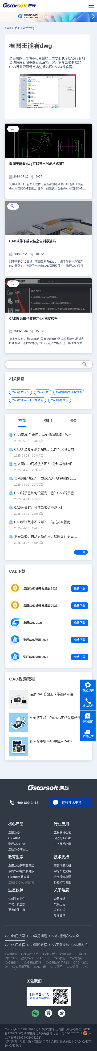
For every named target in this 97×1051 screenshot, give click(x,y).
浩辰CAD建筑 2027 (35, 657)
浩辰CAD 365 (17, 844)
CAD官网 (56, 966)
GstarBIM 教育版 (18, 877)
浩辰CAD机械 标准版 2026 (40, 588)
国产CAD (11, 958)
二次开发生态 (16, 904)
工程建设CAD (62, 832)
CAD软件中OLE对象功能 (27, 400)
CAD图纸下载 (21, 966)
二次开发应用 (62, 844)
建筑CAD (27, 958)
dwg (85, 966)
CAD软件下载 (30, 954)
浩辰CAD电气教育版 (21, 871)
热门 (48, 421)
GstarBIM (14, 838)
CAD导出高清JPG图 (69, 392)
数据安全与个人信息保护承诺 (52, 1041)
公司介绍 (59, 898)
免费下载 (79, 588)
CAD (8, 28)
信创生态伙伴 (16, 898)
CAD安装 (76, 958)
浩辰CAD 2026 (33, 622)
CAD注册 (40, 966)
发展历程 (59, 904)
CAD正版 (49, 954)
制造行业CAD (62, 838)
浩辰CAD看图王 (18, 849)
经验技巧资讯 (62, 882)
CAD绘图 (72, 966)
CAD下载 (42, 392)
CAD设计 (43, 958)
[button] (45, 17)
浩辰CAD (14, 832)
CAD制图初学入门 (57, 962)
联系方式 (59, 910)
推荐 (22, 421)
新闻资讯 (59, 915)
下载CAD (81, 954)
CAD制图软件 (32, 962)
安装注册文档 (62, 865)
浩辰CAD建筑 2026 (35, 640)
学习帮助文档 (62, 871)
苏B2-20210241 (72, 1033)
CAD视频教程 (22, 679)
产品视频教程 (62, 877)
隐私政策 (25, 1041)
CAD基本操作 (20, 392)
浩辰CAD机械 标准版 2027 (40, 605)
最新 (74, 421)
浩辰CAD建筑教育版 (21, 865)
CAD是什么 (12, 962)
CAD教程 (59, 958)
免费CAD (65, 954)
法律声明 (11, 1041)
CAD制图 (11, 954)
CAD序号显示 (59, 400)
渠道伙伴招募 (16, 910)
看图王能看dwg (24, 28)
